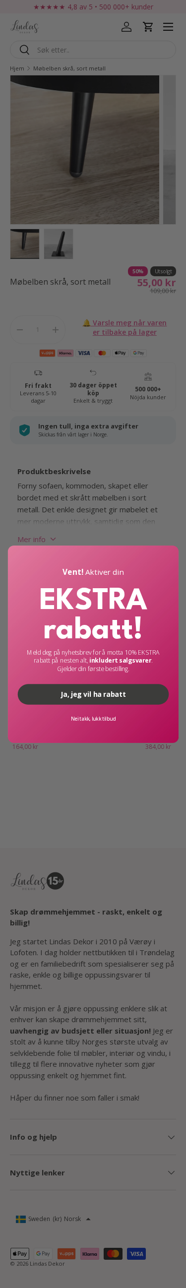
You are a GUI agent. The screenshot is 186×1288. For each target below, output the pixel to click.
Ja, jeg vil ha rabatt (93, 693)
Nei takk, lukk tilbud (92, 718)
